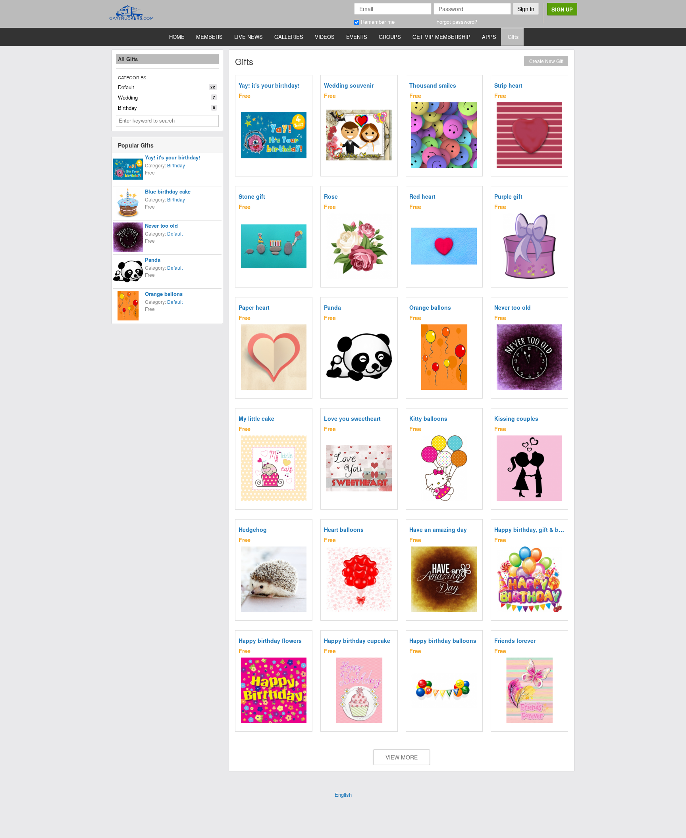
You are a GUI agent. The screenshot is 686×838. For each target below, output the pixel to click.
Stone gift (252, 196)
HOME (177, 36)
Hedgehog (253, 529)
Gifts (513, 36)
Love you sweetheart (352, 418)
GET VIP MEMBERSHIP (441, 36)
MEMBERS (209, 36)
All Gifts (128, 59)
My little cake (256, 418)
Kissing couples (516, 418)
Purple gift (508, 196)
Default (166, 87)
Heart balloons (344, 529)
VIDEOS (325, 36)
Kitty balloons (428, 418)
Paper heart (254, 307)
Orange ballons (164, 293)
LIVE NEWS (248, 36)
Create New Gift (546, 61)
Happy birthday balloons (442, 640)
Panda (152, 259)
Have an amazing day (438, 529)
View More (401, 757)
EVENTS (356, 36)
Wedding (166, 97)
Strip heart (508, 85)
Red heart (422, 196)
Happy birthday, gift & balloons (529, 529)
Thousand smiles (432, 85)
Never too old (161, 225)
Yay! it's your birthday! (172, 157)
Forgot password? (456, 21)
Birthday (166, 107)
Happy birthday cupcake (357, 640)
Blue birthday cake (168, 191)
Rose (331, 196)
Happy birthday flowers (270, 640)
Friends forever (515, 640)
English (343, 794)
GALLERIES (288, 36)
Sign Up (562, 9)
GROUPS (390, 36)
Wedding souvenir (349, 85)
